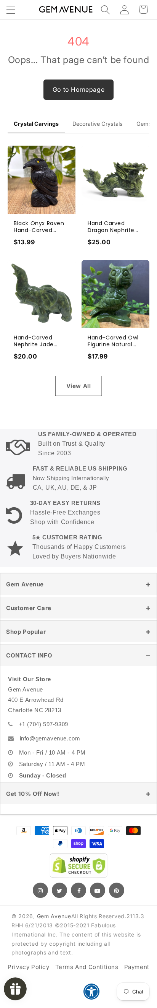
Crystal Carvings (36, 123)
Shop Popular (26, 631)
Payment (136, 967)
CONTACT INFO (29, 655)
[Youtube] (97, 890)
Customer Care (28, 608)
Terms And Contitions (87, 967)
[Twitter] (59, 890)
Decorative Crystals (97, 123)
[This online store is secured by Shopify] (78, 865)
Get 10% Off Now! (32, 793)
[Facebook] (78, 890)
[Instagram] (40, 890)
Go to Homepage (78, 89)
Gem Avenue (25, 584)
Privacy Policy (28, 967)
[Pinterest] (116, 890)
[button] (10, 9)
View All (78, 386)
